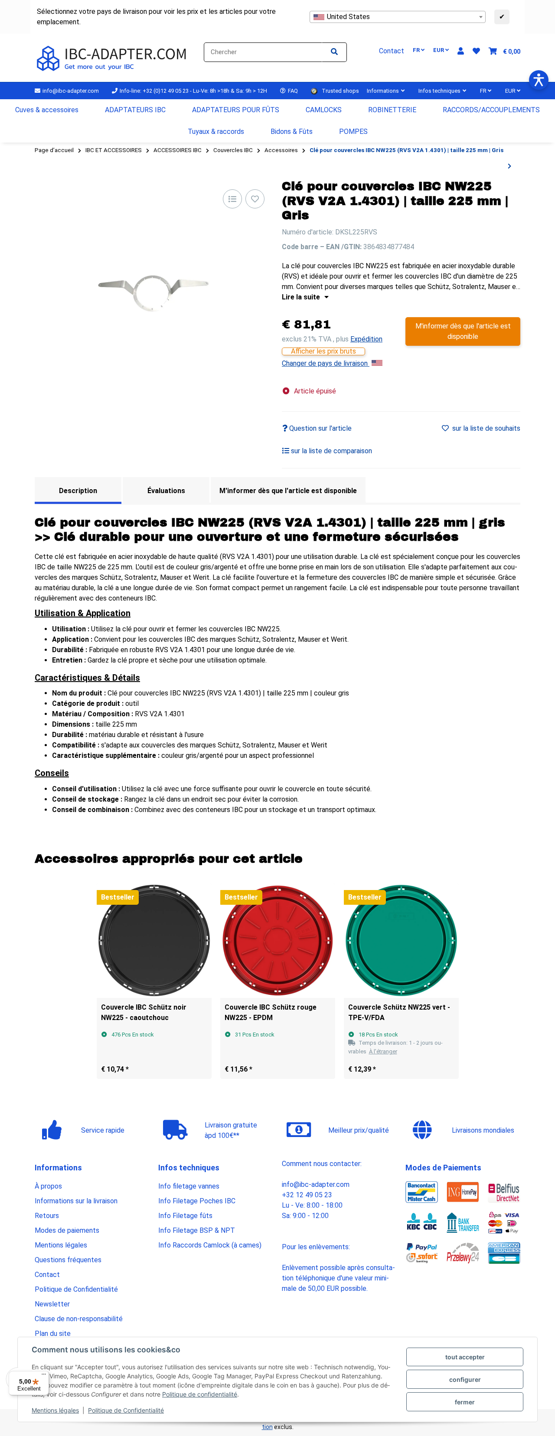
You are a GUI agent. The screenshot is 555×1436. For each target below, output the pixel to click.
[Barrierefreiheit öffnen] (538, 80)
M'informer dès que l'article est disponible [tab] (288, 491)
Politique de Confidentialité (126, 1410)
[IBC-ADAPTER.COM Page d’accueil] (113, 57)
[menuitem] (47, 110)
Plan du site (53, 1333)
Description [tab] (78, 491)
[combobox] (398, 17)
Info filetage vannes (188, 1186)
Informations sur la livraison (76, 1201)
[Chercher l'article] (334, 52)
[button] (460, 51)
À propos (48, 1186)
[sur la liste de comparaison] (232, 198)
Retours (47, 1216)
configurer (465, 1379)
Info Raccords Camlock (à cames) (209, 1245)
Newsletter (52, 1304)
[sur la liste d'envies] (254, 198)
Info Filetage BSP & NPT (196, 1230)
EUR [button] (439, 50)
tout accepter (465, 1357)
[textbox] (397, 17)
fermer (465, 1402)
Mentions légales (55, 1410)
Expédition (366, 339)
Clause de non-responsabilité (79, 1319)
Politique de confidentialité (199, 1394)
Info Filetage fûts (185, 1216)
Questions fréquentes (68, 1260)
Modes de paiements (67, 1230)
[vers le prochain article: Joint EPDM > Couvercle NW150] (509, 166)
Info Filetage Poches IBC (196, 1201)
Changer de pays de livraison (325, 363)
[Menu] (44, 1376)
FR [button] (417, 50)
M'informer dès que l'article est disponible (463, 331)
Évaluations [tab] (166, 491)
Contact (47, 1274)
